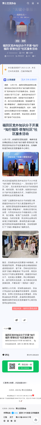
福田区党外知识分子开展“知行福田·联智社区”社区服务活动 (19, 341)
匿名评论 (30, 355)
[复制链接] (24, 320)
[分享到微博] (17, 320)
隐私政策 (36, 355)
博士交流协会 (21, 408)
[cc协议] (10, 421)
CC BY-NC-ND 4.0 (27, 344)
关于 (11, 417)
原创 (17, 41)
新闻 (23, 41)
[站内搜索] (28, 3)
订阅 (5, 417)
